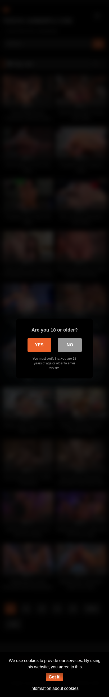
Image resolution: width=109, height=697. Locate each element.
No (70, 345)
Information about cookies (54, 688)
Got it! (55, 677)
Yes (39, 345)
